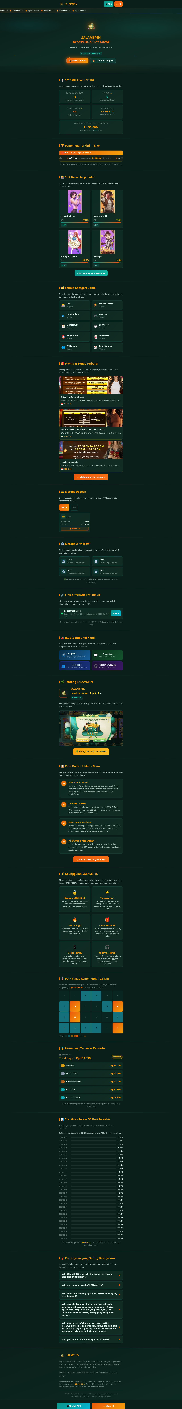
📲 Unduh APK (73, 1405)
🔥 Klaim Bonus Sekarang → (91, 477)
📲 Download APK (77, 60)
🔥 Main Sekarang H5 (103, 60)
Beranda (62, 1372)
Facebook (113, 1373)
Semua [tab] (64, 507)
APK (108, 4)
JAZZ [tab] (74, 507)
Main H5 (71, 1372)
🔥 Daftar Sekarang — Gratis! (91, 859)
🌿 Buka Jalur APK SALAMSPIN (91, 751)
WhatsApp (104, 1373)
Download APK (82, 1372)
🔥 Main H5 (108, 1405)
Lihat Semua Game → (91, 273)
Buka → (116, 613)
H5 (118, 4)
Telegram (94, 1372)
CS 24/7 (62, 1376)
